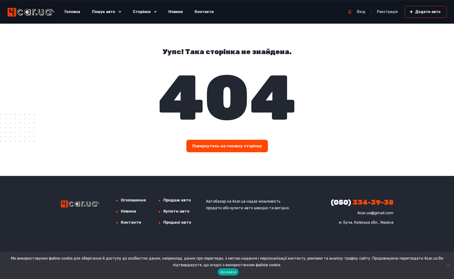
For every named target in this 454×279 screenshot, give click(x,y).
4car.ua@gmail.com (375, 212)
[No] (448, 265)
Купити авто (176, 211)
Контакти (204, 11)
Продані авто (177, 222)
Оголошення (133, 200)
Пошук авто (103, 11)
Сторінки (142, 11)
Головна (72, 11)
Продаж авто (177, 200)
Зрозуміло (228, 272)
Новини (175, 11)
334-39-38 (362, 202)
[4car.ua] (31, 12)
